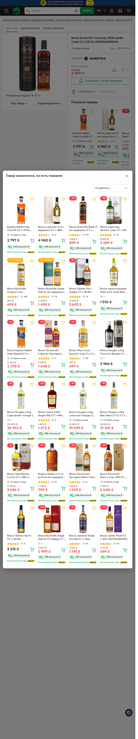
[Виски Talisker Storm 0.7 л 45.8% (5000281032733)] (21, 519)
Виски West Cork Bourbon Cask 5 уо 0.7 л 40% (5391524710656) (82, 352)
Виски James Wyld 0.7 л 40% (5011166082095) (113, 537)
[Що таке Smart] (30, 252)
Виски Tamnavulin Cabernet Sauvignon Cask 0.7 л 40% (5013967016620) (49, 352)
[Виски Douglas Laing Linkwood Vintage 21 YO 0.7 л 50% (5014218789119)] (83, 395)
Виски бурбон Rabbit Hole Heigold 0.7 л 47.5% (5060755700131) (20, 352)
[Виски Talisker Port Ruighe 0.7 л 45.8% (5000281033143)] (83, 272)
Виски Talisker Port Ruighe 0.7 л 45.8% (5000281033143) (80, 291)
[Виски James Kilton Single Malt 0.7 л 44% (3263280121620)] (52, 395)
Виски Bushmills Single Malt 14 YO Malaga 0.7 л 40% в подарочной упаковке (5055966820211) (51, 538)
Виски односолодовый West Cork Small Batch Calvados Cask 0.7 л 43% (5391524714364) (113, 291)
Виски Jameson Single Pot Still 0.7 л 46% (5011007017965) (82, 538)
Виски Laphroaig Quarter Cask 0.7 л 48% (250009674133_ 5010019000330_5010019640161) (114, 229)
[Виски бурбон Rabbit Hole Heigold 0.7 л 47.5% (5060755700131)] (21, 334)
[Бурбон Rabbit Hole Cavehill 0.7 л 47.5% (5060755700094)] (21, 210)
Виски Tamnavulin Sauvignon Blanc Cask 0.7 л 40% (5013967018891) (81, 476)
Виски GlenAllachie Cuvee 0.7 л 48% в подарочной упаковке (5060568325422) (20, 476)
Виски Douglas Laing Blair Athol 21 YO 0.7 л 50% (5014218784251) (112, 414)
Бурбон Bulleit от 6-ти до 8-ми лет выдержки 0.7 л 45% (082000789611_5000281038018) (52, 476)
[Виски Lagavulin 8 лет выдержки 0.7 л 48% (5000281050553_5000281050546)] (52, 210)
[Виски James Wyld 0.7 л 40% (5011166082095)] (114, 519)
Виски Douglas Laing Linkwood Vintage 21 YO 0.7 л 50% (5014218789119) (81, 414)
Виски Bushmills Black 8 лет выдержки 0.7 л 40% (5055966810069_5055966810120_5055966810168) (83, 229)
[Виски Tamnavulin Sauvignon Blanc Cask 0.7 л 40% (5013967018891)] (83, 457)
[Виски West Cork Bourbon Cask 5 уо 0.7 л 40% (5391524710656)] (83, 334)
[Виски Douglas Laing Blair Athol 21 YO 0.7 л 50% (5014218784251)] (114, 395)
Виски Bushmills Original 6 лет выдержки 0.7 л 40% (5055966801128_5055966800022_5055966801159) (20, 291)
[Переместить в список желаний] (32, 199)
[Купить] (32, 240)
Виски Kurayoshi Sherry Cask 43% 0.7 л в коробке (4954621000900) (113, 476)
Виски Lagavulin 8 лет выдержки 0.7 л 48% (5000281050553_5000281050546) (51, 229)
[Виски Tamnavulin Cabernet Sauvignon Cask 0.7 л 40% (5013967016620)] (52, 334)
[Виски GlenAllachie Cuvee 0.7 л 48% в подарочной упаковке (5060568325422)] (21, 457)
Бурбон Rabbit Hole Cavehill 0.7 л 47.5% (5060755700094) (18, 229)
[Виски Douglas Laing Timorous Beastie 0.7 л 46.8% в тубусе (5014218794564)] (114, 334)
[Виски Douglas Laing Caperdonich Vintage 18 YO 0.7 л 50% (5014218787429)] (21, 395)
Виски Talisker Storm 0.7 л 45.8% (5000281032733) (19, 538)
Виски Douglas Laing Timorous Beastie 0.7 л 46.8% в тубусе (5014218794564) (113, 352)
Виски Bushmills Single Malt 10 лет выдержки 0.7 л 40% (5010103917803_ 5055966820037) (51, 291)
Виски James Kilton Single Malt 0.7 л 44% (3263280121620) (50, 414)
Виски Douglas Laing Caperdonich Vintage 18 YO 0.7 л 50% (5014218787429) (20, 414)
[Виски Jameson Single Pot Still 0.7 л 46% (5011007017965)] (83, 519)
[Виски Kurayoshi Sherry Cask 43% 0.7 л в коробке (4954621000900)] (114, 457)
